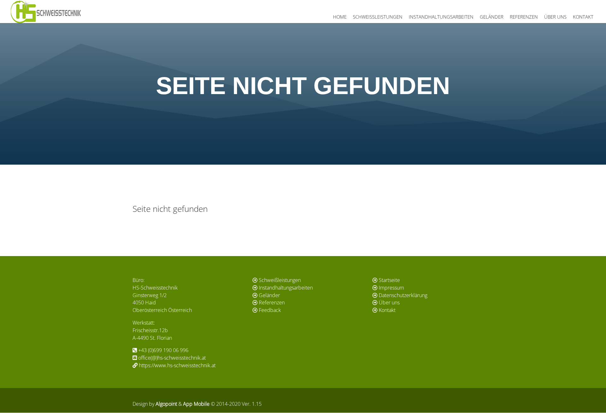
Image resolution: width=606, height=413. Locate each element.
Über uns (555, 17)
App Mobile (196, 403)
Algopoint (166, 403)
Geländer (491, 17)
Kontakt (583, 17)
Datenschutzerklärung (403, 295)
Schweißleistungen (377, 17)
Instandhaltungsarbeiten (441, 17)
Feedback (270, 310)
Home (340, 17)
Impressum (391, 287)
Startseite (389, 280)
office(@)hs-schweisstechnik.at (172, 357)
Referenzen (524, 17)
